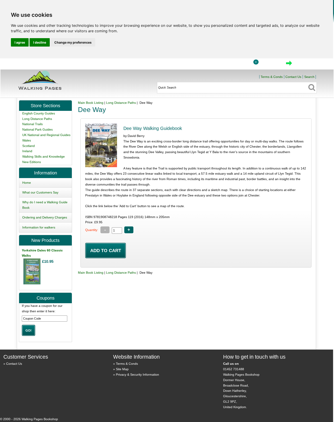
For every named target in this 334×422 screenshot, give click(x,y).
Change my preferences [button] (73, 42)
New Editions (31, 162)
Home (217, 64)
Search (309, 77)
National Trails (32, 124)
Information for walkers (38, 227)
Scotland (28, 146)
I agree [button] (20, 42)
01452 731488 (233, 369)
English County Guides (38, 113)
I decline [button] (39, 42)
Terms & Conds (272, 77)
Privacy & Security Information (137, 374)
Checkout (304, 64)
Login (238, 64)
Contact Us (293, 77)
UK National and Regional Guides (46, 135)
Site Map (122, 369)
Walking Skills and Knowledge (43, 156)
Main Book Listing (90, 102)
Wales (26, 140)
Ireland (27, 151)
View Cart (270, 64)
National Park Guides (37, 129)
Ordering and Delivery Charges (44, 217)
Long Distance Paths (121, 102)
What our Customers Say (40, 192)
